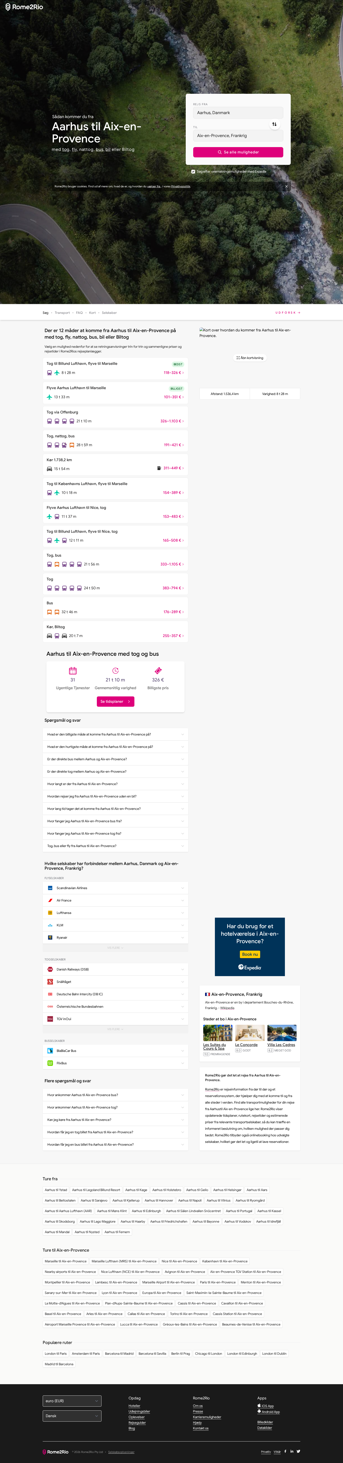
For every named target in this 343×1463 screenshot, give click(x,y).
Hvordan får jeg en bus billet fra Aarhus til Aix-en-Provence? (90, 1144)
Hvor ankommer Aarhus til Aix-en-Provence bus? (82, 1095)
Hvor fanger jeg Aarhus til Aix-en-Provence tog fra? (84, 833)
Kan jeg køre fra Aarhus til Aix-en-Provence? (79, 1120)
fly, (75, 149)
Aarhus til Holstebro (166, 1190)
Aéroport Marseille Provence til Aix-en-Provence (80, 1324)
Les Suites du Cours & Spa (214, 1047)
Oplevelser (137, 1417)
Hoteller (134, 1406)
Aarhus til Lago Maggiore (98, 1221)
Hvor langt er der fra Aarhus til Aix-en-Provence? (82, 784)
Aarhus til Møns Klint (112, 1211)
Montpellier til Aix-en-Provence (67, 1282)
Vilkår (277, 1451)
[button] (238, 152)
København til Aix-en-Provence (225, 1261)
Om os (198, 1406)
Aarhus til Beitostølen (60, 1200)
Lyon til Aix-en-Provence (119, 1293)
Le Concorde (246, 1045)
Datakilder (264, 1428)
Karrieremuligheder (207, 1417)
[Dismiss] (286, 186)
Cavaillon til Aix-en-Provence (242, 1303)
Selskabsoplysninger (121, 1452)
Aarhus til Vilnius (219, 1200)
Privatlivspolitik (180, 186)
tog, (66, 149)
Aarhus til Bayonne (205, 1221)
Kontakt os (201, 1428)
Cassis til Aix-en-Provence (197, 1303)
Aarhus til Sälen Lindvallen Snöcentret (193, 1211)
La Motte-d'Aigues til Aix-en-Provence (72, 1303)
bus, (100, 149)
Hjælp (197, 1422)
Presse (198, 1411)
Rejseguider (137, 1422)
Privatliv (266, 1451)
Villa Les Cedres (281, 1045)
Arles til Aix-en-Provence (104, 1314)
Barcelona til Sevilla (152, 1353)
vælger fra (154, 186)
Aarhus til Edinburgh (146, 1211)
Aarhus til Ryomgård (250, 1200)
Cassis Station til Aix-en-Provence (237, 1314)
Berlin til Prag (180, 1353)
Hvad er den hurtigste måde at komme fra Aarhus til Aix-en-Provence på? (100, 747)
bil (108, 149)
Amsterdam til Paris (86, 1353)
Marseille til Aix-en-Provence (66, 1261)
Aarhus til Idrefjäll (268, 1221)
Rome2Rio (212, 1089)
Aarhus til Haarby (133, 1221)
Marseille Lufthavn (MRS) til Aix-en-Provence (124, 1261)
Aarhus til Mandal (57, 1232)
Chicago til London (208, 1353)
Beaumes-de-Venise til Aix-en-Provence (251, 1324)
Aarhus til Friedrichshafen (168, 1221)
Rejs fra (200, 104)
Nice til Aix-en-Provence (179, 1261)
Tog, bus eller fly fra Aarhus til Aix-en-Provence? (81, 846)
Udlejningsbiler (139, 1411)
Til (195, 127)
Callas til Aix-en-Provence (146, 1314)
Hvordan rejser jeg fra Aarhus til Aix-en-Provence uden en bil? (91, 796)
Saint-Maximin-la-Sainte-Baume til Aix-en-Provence (224, 1293)
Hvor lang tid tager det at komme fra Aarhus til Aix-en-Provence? (94, 809)
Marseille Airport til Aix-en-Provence (168, 1282)
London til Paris (56, 1353)
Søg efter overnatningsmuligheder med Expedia (231, 171)
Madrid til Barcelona (59, 1364)
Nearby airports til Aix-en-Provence (70, 1272)
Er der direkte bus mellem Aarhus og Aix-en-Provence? (87, 759)
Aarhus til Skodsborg (60, 1221)
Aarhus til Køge (136, 1190)
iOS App (267, 1406)
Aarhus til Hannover (159, 1200)
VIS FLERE (119, 949)
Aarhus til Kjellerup (126, 1200)
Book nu (250, 954)
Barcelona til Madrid (119, 1353)
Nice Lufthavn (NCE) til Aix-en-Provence (130, 1272)
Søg (46, 313)
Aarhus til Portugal (239, 1211)
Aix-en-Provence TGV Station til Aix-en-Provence (245, 1272)
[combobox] (238, 112)
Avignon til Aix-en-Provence (185, 1272)
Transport (62, 313)
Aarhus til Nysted (87, 1232)
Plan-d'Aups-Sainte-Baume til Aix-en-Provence (139, 1303)
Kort (92, 313)
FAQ (79, 313)
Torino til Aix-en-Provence (189, 1314)
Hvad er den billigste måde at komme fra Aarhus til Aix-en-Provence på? (99, 734)
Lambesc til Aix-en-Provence (116, 1282)
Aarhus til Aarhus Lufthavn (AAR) (68, 1211)
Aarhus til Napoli (190, 1200)
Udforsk (286, 312)
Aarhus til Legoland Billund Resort (96, 1190)
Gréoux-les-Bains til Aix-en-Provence (190, 1324)
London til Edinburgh (242, 1353)
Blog (132, 1428)
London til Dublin (274, 1353)
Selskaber (109, 313)
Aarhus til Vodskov (237, 1221)
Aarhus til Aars (257, 1190)
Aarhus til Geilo (197, 1190)
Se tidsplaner (112, 701)
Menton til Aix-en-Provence (261, 1282)
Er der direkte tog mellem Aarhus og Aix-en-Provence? (86, 771)
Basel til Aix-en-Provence (63, 1314)
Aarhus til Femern (117, 1232)
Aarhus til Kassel (269, 1211)
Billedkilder (265, 1422)
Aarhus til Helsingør (227, 1190)
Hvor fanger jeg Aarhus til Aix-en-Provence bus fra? (84, 821)
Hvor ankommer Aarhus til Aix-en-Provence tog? (82, 1107)
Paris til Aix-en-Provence (218, 1282)
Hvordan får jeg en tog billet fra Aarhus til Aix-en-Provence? (90, 1132)
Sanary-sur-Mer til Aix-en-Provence (71, 1293)
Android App (270, 1412)
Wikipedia (227, 1008)
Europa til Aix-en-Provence (161, 1293)
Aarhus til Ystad (56, 1190)
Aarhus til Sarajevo (94, 1200)
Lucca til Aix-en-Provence (139, 1324)
